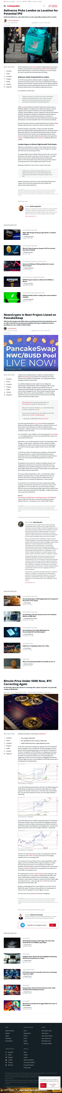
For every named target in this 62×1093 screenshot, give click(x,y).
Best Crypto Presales (47, 1036)
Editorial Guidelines (29, 1060)
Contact (26, 1055)
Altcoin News (21, 517)
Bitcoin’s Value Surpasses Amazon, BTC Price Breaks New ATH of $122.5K (39, 249)
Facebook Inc (40, 137)
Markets (7, 1033)
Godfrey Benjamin (29, 236)
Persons (26, 1036)
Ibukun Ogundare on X (31, 216)
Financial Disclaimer (29, 1065)
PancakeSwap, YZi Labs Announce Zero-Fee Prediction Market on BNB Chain (39, 615)
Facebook (8, 71)
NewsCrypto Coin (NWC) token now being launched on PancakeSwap (37, 497)
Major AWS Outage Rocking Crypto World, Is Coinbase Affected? (39, 233)
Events (25, 1038)
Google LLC (21, 137)
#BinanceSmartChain (27, 402)
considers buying (38, 873)
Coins (25, 1030)
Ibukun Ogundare (14, 20)
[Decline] (58, 1078)
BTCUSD (35, 893)
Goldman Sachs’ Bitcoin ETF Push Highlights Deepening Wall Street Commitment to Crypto (40, 957)
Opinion (42, 910)
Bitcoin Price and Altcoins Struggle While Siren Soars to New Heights (40, 1004)
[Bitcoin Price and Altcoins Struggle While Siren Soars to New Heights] (12, 1006)
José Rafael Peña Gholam (30, 618)
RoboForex (43, 734)
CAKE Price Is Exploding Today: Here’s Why (36, 646)
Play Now (57, 1090)
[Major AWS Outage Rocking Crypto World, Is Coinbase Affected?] (12, 235)
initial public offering (45, 68)
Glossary (26, 1043)
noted (23, 107)
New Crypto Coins (46, 1038)
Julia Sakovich (12, 328)
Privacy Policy (27, 1067)
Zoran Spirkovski (28, 634)
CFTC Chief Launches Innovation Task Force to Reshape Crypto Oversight (40, 973)
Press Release (8, 1041)
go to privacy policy (53, 1085)
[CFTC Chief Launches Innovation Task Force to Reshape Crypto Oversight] (12, 974)
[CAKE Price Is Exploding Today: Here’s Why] (12, 648)
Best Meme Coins (46, 1041)
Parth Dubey (27, 603)
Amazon (34, 67)
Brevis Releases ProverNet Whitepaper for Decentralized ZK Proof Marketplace (36, 631)
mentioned (26, 868)
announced (37, 423)
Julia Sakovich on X (30, 582)
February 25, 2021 (43, 418)
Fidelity (56, 123)
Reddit (8, 81)
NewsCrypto (26, 376)
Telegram (8, 79)
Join (53, 925)
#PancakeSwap (26, 404)
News (26, 201)
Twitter (8, 73)
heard (43, 881)
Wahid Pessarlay (28, 252)
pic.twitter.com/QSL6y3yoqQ (36, 415)
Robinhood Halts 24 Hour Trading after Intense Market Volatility (40, 296)
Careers (26, 1057)
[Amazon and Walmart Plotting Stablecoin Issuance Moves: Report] (12, 266)
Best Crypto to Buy (46, 1030)
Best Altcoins (45, 1033)
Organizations (27, 1033)
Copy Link (9, 87)
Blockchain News (29, 517)
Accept (43, 1085)
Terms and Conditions (29, 1062)
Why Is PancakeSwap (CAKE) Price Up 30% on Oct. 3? (39, 661)
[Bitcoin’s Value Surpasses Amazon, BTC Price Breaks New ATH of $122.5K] (12, 250)
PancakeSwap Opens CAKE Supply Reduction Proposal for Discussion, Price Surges (40, 599)
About (25, 1052)
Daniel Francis (27, 945)
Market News (21, 201)
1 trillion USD (31, 855)
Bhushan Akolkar (28, 283)
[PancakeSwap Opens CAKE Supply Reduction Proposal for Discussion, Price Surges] (12, 601)
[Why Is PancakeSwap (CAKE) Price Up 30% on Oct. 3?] (12, 664)
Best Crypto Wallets (47, 1043)
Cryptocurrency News (28, 230)
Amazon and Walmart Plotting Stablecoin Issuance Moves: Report (38, 265)
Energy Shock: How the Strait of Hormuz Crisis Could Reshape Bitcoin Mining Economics (39, 988)
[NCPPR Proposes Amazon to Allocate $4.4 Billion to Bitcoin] (12, 282)
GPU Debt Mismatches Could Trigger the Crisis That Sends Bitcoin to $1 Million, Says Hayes (38, 941)
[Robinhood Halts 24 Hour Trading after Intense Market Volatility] (12, 298)
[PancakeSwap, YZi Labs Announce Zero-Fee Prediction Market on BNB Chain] (12, 617)
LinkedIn (8, 84)
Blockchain (8, 1038)
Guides (25, 1041)
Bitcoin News (26, 277)
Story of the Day (42, 261)
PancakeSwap (54, 434)
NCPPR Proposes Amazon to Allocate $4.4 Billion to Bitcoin (38, 280)
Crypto (7, 1036)
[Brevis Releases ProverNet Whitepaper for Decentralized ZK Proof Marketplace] (12, 632)
